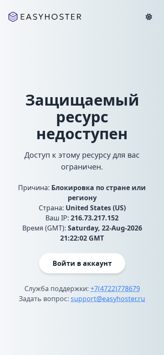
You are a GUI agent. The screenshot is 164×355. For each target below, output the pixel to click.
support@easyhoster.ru (108, 298)
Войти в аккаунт (82, 263)
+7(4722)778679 (115, 288)
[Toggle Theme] (149, 16)
